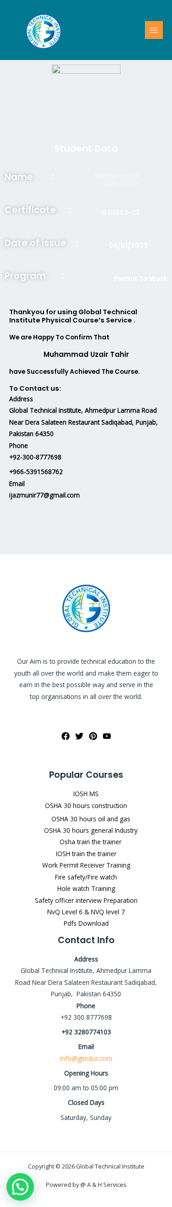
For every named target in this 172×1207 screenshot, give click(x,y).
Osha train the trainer (91, 841)
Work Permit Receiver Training (86, 865)
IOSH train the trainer (86, 853)
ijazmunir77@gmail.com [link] (44, 495)
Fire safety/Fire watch (86, 877)
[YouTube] (107, 736)
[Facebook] (65, 736)
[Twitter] (79, 736)
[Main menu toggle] (154, 30)
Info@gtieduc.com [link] (86, 1058)
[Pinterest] (93, 736)
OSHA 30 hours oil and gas (90, 818)
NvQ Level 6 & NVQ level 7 (86, 911)
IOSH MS (86, 793)
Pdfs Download (86, 923)
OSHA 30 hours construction (86, 805)
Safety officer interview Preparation (86, 900)
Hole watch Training (86, 888)
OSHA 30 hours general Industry (91, 830)
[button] (20, 1187)
